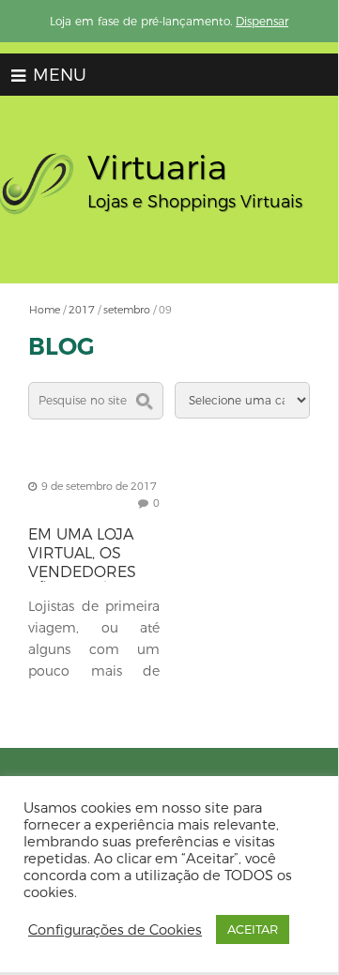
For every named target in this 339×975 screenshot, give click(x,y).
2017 (82, 309)
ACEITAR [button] (252, 929)
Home (44, 309)
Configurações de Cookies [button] (115, 930)
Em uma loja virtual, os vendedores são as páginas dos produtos (92, 572)
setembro (126, 309)
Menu (57, 75)
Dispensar (262, 21)
